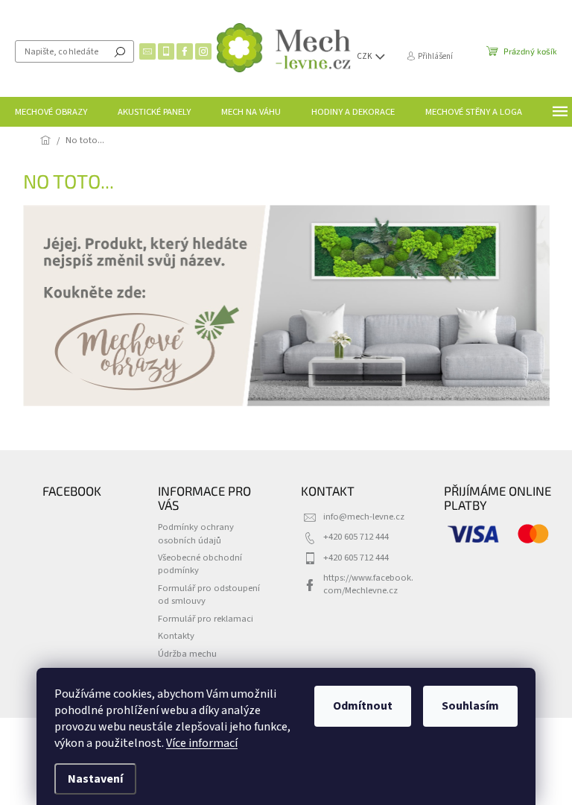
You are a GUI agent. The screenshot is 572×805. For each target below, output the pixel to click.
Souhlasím (470, 706)
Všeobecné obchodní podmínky (200, 564)
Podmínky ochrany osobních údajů (196, 533)
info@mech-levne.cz (363, 516)
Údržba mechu (187, 653)
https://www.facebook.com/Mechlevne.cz (368, 584)
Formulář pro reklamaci (205, 618)
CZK (365, 56)
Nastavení (95, 779)
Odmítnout (363, 706)
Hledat (120, 51)
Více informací (202, 743)
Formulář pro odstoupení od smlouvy (209, 594)
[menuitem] (51, 112)
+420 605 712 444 (356, 536)
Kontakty (176, 636)
